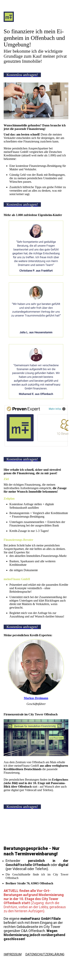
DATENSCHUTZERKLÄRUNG (44, 954)
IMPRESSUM (13, 954)
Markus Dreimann (36, 698)
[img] (36, 19)
